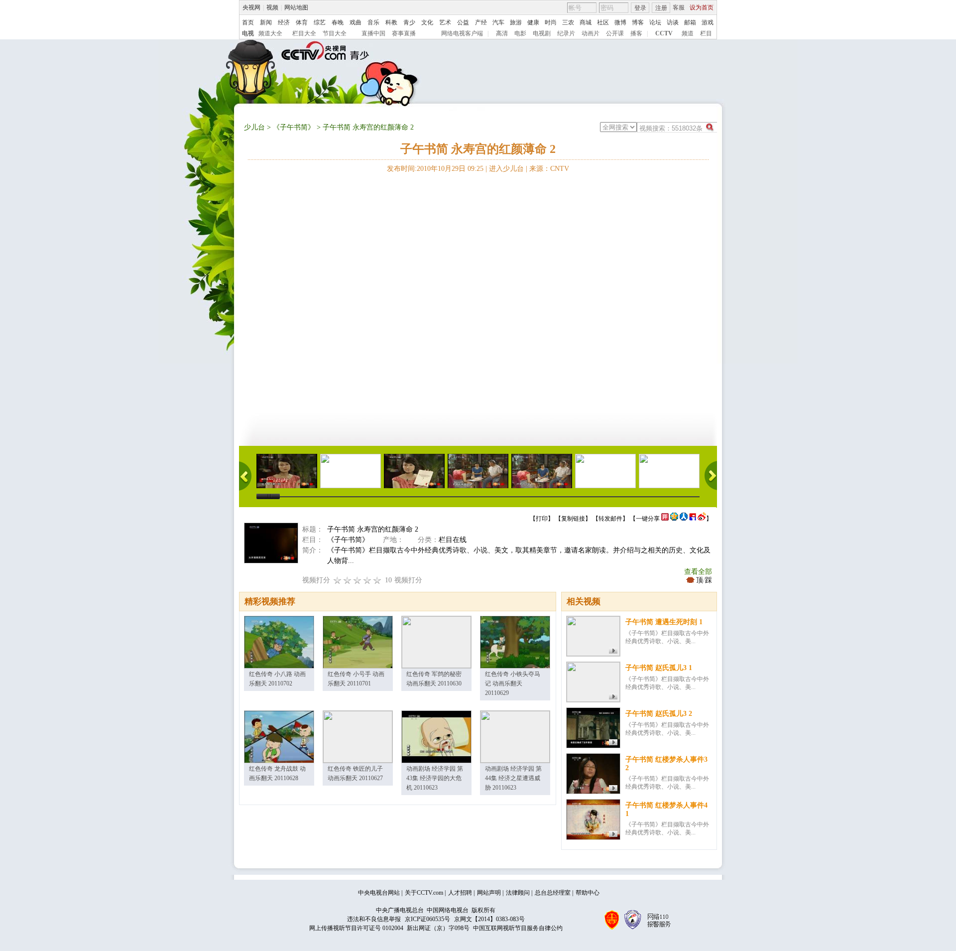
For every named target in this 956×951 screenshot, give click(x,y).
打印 (542, 518)
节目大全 (335, 33)
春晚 (338, 22)
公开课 (615, 33)
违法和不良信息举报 (374, 919)
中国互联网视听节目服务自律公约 (518, 928)
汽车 (498, 22)
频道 (688, 33)
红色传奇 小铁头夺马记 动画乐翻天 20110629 (512, 683)
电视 (248, 33)
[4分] (348, 580)
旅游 (516, 22)
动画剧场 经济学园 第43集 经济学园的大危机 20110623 (434, 778)
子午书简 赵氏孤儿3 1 (658, 668)
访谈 (673, 22)
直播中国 (373, 33)
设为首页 (702, 7)
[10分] (377, 580)
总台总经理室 (553, 892)
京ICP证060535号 (427, 919)
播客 (636, 33)
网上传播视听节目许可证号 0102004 (356, 928)
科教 (391, 22)
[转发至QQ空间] (674, 518)
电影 (520, 33)
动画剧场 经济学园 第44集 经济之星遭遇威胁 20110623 (513, 778)
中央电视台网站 (379, 892)
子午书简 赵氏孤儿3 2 (658, 713)
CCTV (664, 33)
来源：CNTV (549, 168)
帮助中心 (587, 892)
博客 (638, 22)
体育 (302, 22)
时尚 (551, 22)
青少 (409, 22)
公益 (463, 22)
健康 (533, 22)
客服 (679, 7)
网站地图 (296, 7)
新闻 (266, 22)
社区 (603, 22)
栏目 (706, 33)
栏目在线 (453, 539)
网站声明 (489, 892)
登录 (640, 7)
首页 (248, 22)
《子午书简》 (294, 127)
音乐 (373, 22)
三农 (568, 22)
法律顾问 (518, 892)
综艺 (320, 22)
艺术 (445, 22)
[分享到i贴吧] (692, 518)
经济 (284, 22)
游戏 (708, 22)
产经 (481, 22)
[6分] (357, 580)
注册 (661, 7)
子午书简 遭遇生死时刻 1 (664, 622)
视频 (272, 7)
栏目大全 (304, 33)
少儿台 (254, 127)
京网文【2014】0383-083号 (489, 919)
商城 (586, 22)
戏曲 (355, 22)
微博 (620, 22)
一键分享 (648, 518)
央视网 (251, 7)
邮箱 (690, 22)
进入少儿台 (506, 168)
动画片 (590, 33)
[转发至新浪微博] (702, 518)
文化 (427, 22)
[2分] (338, 580)
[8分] (367, 580)
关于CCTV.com (424, 892)
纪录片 (566, 33)
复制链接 (573, 518)
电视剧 (542, 33)
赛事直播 (404, 33)
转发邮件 (610, 518)
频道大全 (270, 33)
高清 (502, 33)
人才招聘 (460, 892)
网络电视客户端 (462, 33)
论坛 (655, 22)
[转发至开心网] (665, 518)
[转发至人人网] (684, 518)
